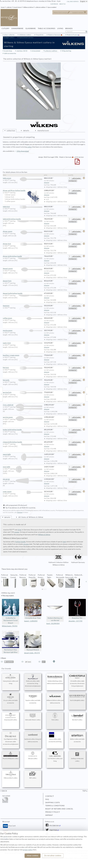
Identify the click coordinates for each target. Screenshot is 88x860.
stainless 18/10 (22, 51)
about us (62, 4)
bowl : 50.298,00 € (52, 623)
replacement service (26, 37)
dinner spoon (7, 231)
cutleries (8, 7)
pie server (6, 479)
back (4, 791)
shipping (46, 182)
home (2, 7)
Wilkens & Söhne (28, 7)
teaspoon (6, 306)
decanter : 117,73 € (75, 621)
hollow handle (20, 542)
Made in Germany (54, 35)
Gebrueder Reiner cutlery (32, 720)
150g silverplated (22, 151)
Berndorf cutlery (77, 720)
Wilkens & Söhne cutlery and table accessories (55, 701)
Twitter (53, 830)
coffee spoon (7, 318)
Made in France (72, 35)
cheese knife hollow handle (12, 442)
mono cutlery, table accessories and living (55, 740)
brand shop (8, 51)
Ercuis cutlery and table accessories (11, 701)
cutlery (29, 147)
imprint (49, 815)
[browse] (2, 581)
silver (20, 530)
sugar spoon (7, 491)
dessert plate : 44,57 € (32, 653)
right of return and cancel (59, 809)
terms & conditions (55, 806)
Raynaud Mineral (33, 650)
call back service (73, 1)
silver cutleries (9, 35)
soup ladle (6, 467)
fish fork (6, 367)
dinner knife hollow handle (12, 256)
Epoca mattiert (52, 7)
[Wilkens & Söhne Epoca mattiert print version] (77, 163)
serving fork (7, 392)
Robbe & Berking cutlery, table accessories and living (55, 682)
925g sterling (66, 51)
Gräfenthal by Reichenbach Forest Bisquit (11, 620)
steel (64, 542)
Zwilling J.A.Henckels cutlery (77, 760)
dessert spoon (8, 268)
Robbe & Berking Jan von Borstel (55, 619)
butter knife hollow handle (12, 430)
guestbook (54, 4)
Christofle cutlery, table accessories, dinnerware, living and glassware (77, 683)
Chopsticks (39, 35)
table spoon (7, 178)
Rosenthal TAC (77, 618)
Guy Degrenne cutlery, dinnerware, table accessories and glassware (10, 741)
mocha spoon (7, 330)
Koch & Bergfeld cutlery (77, 700)
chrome (26, 544)
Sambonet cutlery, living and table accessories (32, 740)
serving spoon (8, 417)
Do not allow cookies (52, 856)
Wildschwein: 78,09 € (9, 626)
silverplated (36, 51)
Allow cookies (32, 856)
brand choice (17, 7)
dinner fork (7, 244)
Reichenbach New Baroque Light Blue (10, 651)
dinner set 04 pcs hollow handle (14, 190)
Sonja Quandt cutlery (10, 720)
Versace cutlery (32, 758)
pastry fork (7, 343)
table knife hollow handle (12, 219)
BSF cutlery (32, 778)
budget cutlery (9, 37)
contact (49, 796)
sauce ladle (7, 454)
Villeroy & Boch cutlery (10, 778)
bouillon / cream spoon (11, 355)
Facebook (54, 826)
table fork (6, 206)
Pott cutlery (55, 720)
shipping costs (52, 802)
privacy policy (52, 812)
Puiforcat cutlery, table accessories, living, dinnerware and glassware (33, 683)
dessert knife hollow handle (12, 293)
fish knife (6, 380)
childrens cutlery (25, 35)
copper (16, 532)
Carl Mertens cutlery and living (55, 760)
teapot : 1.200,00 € (30, 621)
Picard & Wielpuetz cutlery (11, 758)
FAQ (47, 799)
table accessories (10, 53)
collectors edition (40, 7)
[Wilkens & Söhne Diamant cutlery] (1, 394)
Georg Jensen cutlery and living (10, 682)
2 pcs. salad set (8, 405)
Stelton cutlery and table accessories (77, 740)
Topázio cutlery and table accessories (32, 701)
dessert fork (7, 281)
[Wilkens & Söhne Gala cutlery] (86, 394)
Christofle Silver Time (32, 618)
